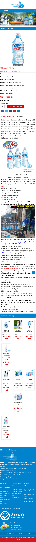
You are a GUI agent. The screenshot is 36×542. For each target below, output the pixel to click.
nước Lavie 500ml (12, 195)
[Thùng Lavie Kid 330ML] (6, 373)
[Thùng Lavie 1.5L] (18, 397)
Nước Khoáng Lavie (5, 493)
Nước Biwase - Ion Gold (5, 488)
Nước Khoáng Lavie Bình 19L (30, 331)
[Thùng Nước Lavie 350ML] (29, 373)
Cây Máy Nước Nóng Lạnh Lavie (18, 331)
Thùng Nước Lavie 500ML (18, 380)
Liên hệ (30, 540)
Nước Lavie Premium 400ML (6, 354)
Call (7, 540)
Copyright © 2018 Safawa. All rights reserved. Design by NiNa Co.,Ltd (18, 537)
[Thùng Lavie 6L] (6, 420)
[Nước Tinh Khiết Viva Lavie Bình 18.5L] (6, 324)
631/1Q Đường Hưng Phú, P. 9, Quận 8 (29, 490)
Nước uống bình (16, 508)
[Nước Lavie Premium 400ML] (6, 348)
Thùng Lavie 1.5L (18, 403)
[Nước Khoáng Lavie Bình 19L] (29, 324)
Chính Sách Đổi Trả (17, 489)
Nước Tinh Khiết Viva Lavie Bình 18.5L (6, 331)
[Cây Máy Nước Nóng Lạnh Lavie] (18, 324)
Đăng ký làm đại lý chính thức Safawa (18, 533)
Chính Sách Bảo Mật (17, 491)
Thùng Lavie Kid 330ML (6, 380)
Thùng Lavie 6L (6, 427)
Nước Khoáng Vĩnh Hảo (5, 500)
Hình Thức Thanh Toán (16, 494)
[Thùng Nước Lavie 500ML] (18, 373)
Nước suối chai (5, 508)
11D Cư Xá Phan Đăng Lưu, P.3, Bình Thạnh (29, 494)
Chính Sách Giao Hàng (16, 498)
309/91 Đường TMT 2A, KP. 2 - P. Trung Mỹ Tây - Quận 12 (28, 500)
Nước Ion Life (3, 495)
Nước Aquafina (4, 491)
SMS (18, 540)
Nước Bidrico (3, 503)
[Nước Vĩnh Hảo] (18, 18)
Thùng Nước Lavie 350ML (29, 380)
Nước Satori (3, 497)
